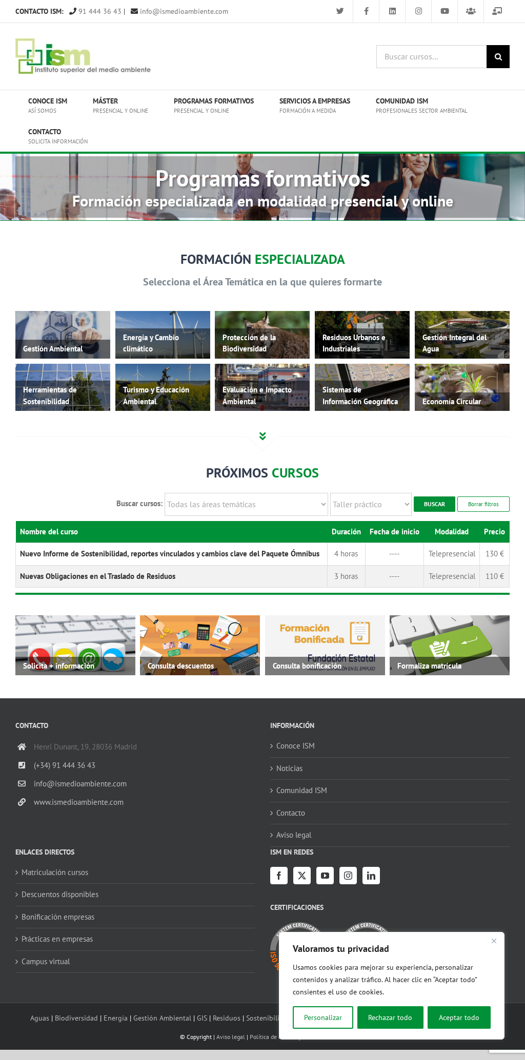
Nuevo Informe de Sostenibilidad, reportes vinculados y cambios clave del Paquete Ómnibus (169, 553)
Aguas (39, 1018)
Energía (116, 1018)
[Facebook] (279, 875)
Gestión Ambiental (162, 1018)
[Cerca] (494, 940)
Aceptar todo (459, 1017)
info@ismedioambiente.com (183, 11)
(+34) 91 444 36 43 (64, 765)
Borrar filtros (483, 504)
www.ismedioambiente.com (79, 802)
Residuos (226, 1018)
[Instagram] (348, 875)
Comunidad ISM (301, 790)
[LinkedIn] (371, 875)
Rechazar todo (390, 1017)
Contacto (290, 813)
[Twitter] (302, 875)
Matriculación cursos (55, 872)
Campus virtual (46, 961)
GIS (202, 1018)
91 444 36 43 (99, 11)
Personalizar (323, 1017)
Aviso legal (293, 835)
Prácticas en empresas (57, 939)
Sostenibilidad (268, 1018)
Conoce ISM (295, 746)
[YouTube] (325, 875)
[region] (391, 986)
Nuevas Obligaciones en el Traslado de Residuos (97, 576)
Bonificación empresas (58, 917)
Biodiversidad (76, 1018)
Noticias (289, 768)
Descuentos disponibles (60, 894)
